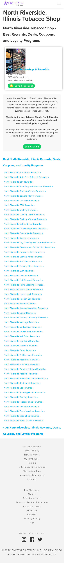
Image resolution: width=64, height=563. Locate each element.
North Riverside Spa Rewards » (19, 387)
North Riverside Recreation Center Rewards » (26, 378)
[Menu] (59, 3)
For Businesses (32, 446)
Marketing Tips (32, 471)
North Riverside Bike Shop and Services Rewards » (28, 186)
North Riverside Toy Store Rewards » (21, 406)
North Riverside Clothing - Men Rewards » (24, 214)
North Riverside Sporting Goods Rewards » (24, 392)
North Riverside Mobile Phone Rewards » (23, 331)
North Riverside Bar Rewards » (18, 181)
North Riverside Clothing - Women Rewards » (25, 219)
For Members (32, 490)
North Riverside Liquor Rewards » (20, 312)
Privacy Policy (32, 518)
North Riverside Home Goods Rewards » (23, 289)
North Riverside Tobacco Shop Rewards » (24, 401)
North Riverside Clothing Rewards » (21, 209)
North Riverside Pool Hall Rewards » (21, 373)
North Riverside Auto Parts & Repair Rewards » (26, 177)
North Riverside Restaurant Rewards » (22, 383)
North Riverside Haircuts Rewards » (21, 275)
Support (32, 479)
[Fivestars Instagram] (24, 539)
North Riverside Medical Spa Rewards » (23, 326)
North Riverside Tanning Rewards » (21, 397)
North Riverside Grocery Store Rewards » (24, 266)
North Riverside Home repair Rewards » (23, 294)
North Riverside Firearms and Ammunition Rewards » (29, 247)
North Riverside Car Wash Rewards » (21, 200)
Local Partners (32, 506)
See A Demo (32, 146)
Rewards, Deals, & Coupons (32, 502)
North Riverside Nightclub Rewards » (21, 341)
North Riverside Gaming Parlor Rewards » (24, 256)
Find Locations (32, 498)
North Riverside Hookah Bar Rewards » (22, 298)
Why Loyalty (32, 450)
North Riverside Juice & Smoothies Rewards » (26, 308)
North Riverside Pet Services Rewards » (23, 355)
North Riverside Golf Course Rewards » (23, 261)
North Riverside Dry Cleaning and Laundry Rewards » (29, 242)
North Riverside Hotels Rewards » (20, 303)
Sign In (32, 494)
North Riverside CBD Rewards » (19, 205)
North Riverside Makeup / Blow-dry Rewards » (26, 317)
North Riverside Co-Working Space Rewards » (26, 228)
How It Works (32, 454)
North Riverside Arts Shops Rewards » (22, 172)
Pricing (32, 462)
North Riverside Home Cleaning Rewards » (24, 284)
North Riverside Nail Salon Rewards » (22, 336)
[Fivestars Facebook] (32, 539)
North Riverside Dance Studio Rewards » (23, 233)
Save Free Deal (23, 85)
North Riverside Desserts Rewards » (21, 238)
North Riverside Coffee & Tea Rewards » (23, 223)
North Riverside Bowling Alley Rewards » (23, 195)
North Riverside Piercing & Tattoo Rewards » (25, 369)
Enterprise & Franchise (32, 466)
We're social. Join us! (32, 533)
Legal (32, 522)
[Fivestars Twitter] (39, 539)
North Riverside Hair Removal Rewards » (23, 280)
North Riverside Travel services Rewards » (24, 411)
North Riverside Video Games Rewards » (23, 420)
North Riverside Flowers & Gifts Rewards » (24, 252)
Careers (32, 514)
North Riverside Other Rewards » (20, 350)
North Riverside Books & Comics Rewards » (25, 191)
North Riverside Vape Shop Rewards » (22, 415)
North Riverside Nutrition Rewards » (21, 345)
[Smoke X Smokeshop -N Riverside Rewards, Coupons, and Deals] (16, 61)
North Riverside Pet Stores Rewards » (22, 359)
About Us (32, 510)
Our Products (32, 458)
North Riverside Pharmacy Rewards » (21, 364)
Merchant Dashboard (32, 475)
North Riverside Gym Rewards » (19, 270)
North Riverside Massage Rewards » (21, 322)
